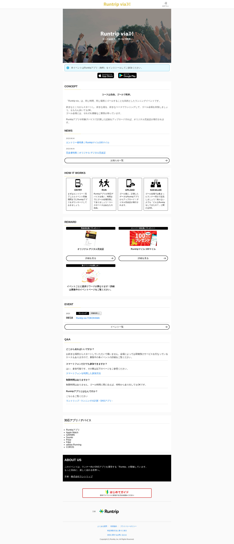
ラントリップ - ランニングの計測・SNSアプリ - (89, 401)
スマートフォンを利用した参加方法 (83, 373)
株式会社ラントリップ (82, 476)
